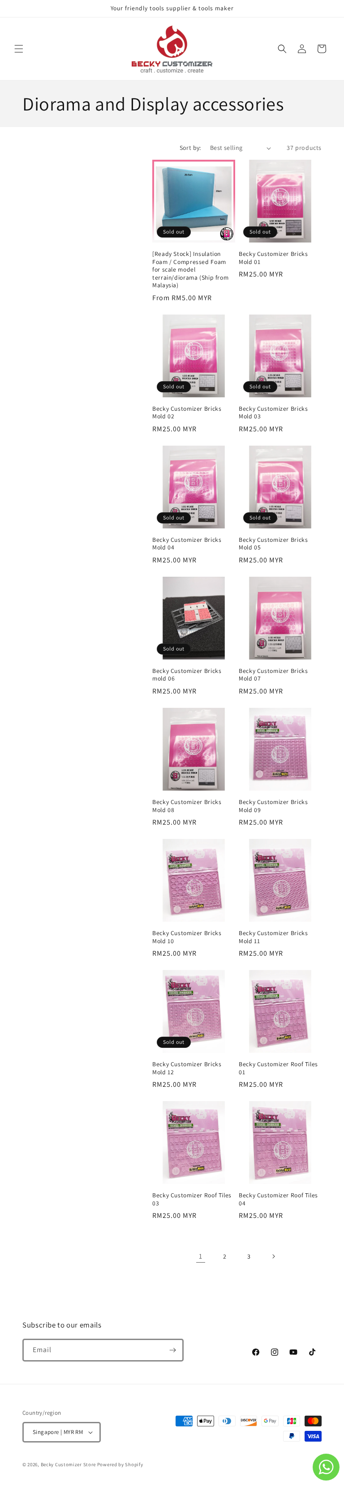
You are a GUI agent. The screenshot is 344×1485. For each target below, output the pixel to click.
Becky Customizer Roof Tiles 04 (278, 1199)
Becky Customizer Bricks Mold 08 (187, 806)
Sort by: (190, 148)
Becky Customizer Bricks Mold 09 (273, 806)
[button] (19, 49)
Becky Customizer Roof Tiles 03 (192, 1199)
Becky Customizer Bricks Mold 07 (273, 675)
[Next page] (273, 1256)
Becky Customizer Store (68, 1464)
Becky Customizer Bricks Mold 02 (187, 413)
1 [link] (200, 1256)
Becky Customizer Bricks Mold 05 (273, 544)
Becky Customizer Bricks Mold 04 (187, 544)
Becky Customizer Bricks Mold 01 (273, 258)
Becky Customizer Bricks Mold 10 (187, 937)
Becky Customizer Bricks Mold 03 (273, 413)
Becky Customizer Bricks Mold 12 (187, 1068)
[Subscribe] (172, 1350)
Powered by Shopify (120, 1464)
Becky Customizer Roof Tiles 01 (278, 1068)
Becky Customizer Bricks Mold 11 (273, 937)
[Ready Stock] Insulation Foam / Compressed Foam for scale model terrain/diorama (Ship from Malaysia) (190, 269)
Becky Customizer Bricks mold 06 (187, 675)
